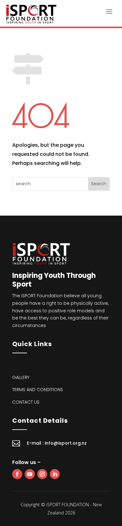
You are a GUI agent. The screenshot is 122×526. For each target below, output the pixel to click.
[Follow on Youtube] (30, 474)
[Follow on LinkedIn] (55, 474)
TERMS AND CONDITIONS (37, 389)
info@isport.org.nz (66, 443)
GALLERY (20, 377)
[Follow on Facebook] (17, 474)
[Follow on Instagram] (42, 474)
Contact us (25, 402)
